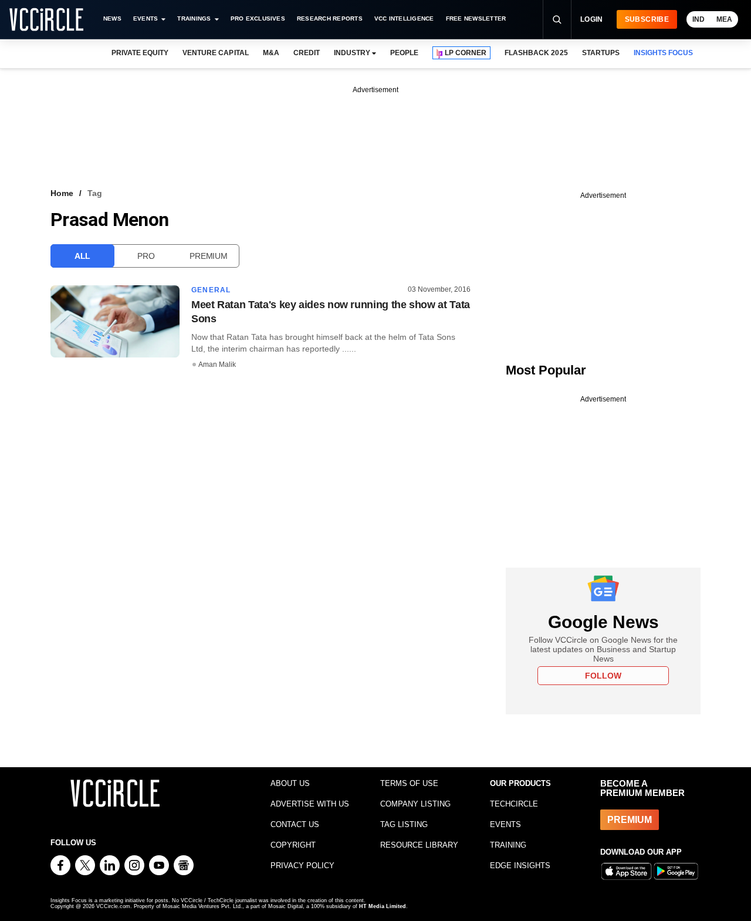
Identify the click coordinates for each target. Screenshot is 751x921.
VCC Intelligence (404, 18)
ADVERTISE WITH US (309, 803)
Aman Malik (217, 364)
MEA (724, 19)
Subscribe (647, 19)
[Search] (557, 19)
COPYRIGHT (293, 845)
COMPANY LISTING (415, 803)
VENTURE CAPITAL (215, 53)
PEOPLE (404, 53)
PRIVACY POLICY (302, 865)
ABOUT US (290, 783)
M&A (271, 53)
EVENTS (505, 824)
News (112, 18)
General (211, 290)
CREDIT (306, 53)
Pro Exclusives (258, 18)
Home (61, 193)
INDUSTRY (352, 53)
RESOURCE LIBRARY (419, 845)
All (82, 256)
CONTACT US (294, 824)
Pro (145, 256)
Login (591, 19)
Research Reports (330, 18)
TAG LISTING (404, 824)
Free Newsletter (476, 18)
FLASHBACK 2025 (536, 53)
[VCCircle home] (46, 19)
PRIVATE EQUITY (139, 53)
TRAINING (508, 845)
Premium (208, 256)
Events (145, 18)
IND (698, 19)
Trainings (194, 18)
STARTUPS (601, 53)
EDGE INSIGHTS (520, 865)
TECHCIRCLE (514, 803)
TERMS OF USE (409, 783)
